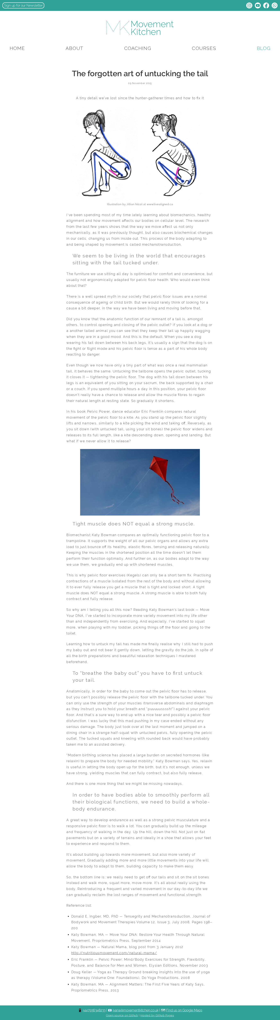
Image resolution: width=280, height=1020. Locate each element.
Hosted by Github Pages (157, 1015)
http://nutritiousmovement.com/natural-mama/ (114, 953)
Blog (263, 48)
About (74, 48)
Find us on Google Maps (184, 1010)
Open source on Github (122, 1015)
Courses (204, 48)
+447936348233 (94, 1010)
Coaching (137, 48)
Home (17, 48)
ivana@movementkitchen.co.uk (135, 1010)
